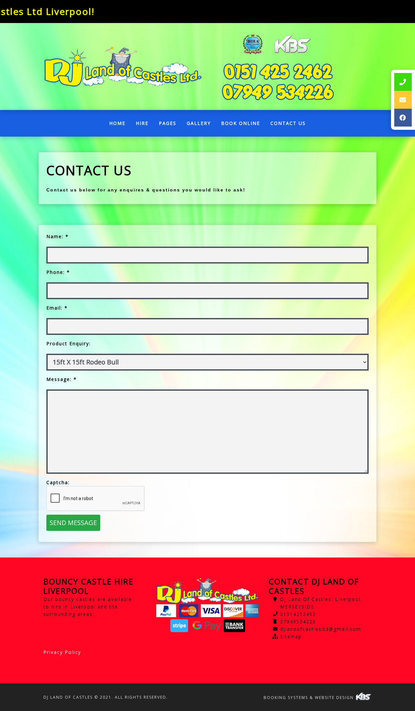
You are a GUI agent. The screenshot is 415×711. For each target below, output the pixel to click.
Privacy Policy (62, 652)
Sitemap (291, 636)
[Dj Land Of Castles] (123, 66)
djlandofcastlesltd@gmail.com (320, 629)
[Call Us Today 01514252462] (278, 71)
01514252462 (298, 614)
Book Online (240, 123)
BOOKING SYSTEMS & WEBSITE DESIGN (309, 697)
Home (120, 124)
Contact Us (288, 123)
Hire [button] (142, 123)
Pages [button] (167, 123)
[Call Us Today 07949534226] (278, 92)
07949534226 (298, 622)
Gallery (199, 123)
